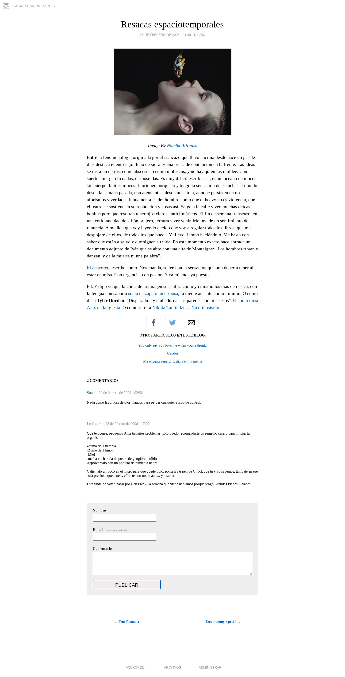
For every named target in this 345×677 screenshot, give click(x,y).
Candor (172, 353)
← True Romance (127, 621)
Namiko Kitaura (182, 145)
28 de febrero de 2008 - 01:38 (165, 35)
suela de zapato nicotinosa (153, 293)
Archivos (172, 667)
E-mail (110, 530)
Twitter (172, 322)
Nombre (99, 511)
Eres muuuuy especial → (223, 621)
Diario (199, 35)
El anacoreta (99, 267)
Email (191, 322)
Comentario (102, 549)
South (91, 393)
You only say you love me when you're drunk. (172, 345)
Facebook (153, 322)
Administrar (210, 667)
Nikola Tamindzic (169, 307)
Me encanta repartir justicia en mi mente (172, 361)
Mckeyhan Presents (34, 6)
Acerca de (135, 667)
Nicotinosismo (205, 307)
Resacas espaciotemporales (172, 24)
